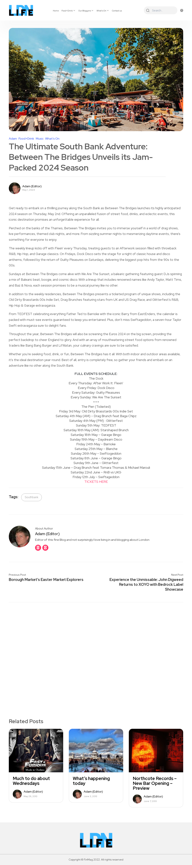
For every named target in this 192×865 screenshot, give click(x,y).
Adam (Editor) (32, 186)
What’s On (101, 10)
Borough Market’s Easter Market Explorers (46, 579)
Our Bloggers (84, 10)
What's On (52, 138)
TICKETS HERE (96, 481)
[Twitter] (45, 548)
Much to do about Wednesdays (31, 781)
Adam (13, 138)
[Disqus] (96, 654)
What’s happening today (91, 781)
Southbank (31, 497)
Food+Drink (67, 10)
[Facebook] (38, 548)
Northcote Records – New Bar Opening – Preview (155, 783)
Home (56, 10)
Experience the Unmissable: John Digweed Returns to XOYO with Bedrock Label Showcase (146, 584)
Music (40, 138)
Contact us (117, 10)
